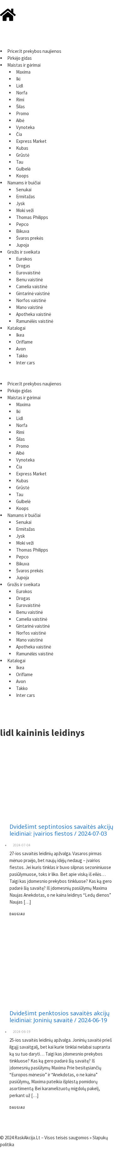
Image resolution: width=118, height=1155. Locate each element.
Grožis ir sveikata (23, 252)
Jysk (20, 203)
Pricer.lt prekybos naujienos (34, 51)
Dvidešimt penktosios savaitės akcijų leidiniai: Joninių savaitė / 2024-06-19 (59, 1016)
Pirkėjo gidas (19, 58)
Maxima (23, 72)
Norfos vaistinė (31, 300)
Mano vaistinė (29, 307)
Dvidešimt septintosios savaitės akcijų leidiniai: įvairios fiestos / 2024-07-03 (61, 830)
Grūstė (22, 155)
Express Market (31, 141)
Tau (19, 162)
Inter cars (25, 363)
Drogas (23, 266)
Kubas (22, 148)
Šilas (20, 106)
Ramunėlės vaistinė (34, 321)
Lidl (19, 86)
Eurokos (24, 259)
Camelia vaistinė (31, 286)
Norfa (21, 93)
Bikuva (22, 231)
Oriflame (24, 342)
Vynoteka (25, 127)
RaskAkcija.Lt (27, 1138)
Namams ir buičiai (24, 183)
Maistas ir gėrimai (24, 65)
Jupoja (22, 245)
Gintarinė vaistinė (33, 293)
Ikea (20, 335)
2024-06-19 (22, 1031)
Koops (22, 176)
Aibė (20, 120)
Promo (22, 113)
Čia (19, 134)
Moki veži (25, 210)
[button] (59, 44)
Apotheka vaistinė (33, 314)
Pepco (22, 224)
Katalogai (16, 328)
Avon (21, 349)
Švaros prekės (29, 238)
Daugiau (17, 914)
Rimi (20, 100)
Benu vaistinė (29, 280)
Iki (18, 79)
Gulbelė (23, 169)
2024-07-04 (22, 845)
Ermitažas (25, 196)
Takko (22, 356)
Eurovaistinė (28, 273)
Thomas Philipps (32, 217)
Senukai (23, 190)
